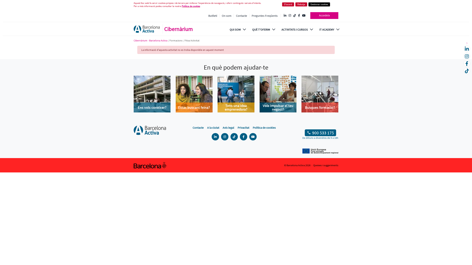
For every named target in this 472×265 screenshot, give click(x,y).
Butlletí (212, 15)
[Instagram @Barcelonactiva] (290, 15)
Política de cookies (191, 6)
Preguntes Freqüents (265, 15)
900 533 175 (323, 133)
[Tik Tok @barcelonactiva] (294, 15)
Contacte (241, 15)
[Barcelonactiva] (147, 29)
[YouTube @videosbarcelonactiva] (304, 15)
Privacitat (243, 127)
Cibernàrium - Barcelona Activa (151, 40)
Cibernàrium (178, 28)
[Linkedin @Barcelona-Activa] (285, 15)
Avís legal (228, 127)
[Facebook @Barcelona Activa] (299, 15)
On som (226, 15)
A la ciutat (213, 127)
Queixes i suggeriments (325, 165)
